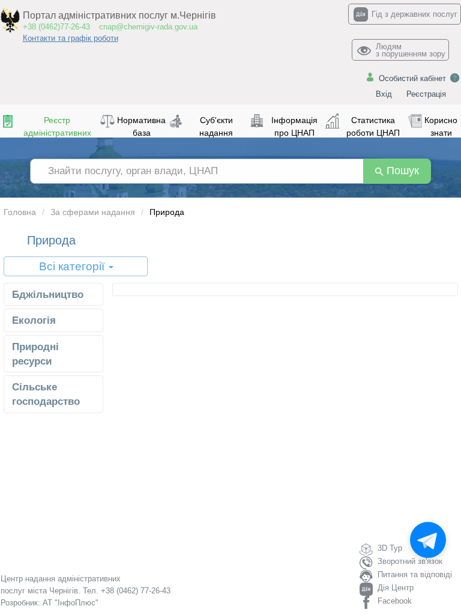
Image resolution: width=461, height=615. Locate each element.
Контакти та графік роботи (70, 38)
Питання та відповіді (415, 574)
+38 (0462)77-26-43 (56, 26)
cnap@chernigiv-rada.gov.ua (148, 26)
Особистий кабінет (412, 78)
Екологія (34, 320)
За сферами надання (92, 212)
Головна (20, 212)
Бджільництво (47, 294)
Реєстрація (426, 93)
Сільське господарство (46, 394)
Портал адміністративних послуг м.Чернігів (119, 15)
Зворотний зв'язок (410, 561)
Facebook (395, 600)
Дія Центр (396, 587)
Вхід (384, 93)
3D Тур (390, 548)
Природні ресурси (35, 354)
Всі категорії (73, 266)
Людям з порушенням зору (410, 50)
